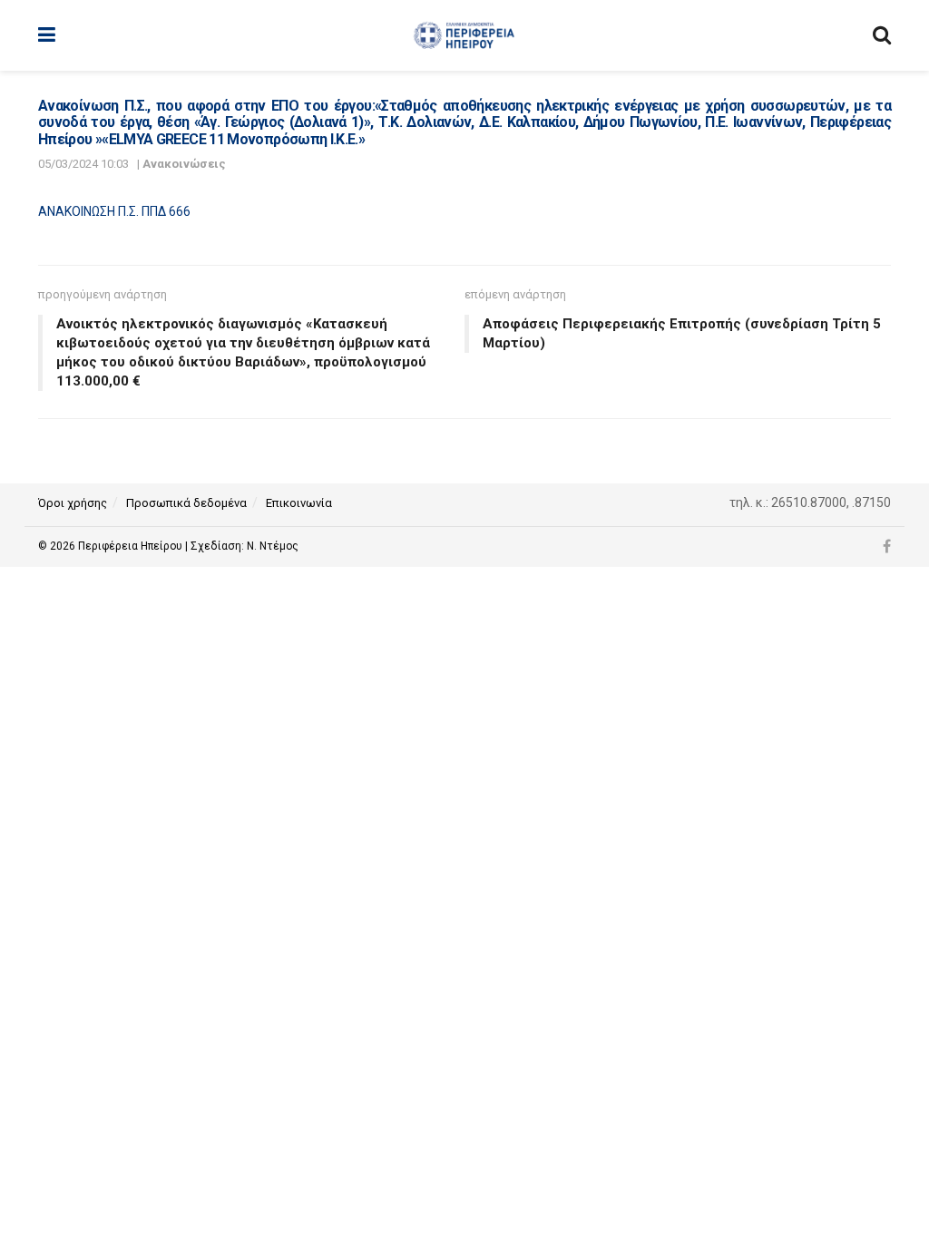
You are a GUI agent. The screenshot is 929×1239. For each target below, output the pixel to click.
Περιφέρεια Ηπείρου (131, 546)
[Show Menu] (46, 35)
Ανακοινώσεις (184, 164)
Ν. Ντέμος (272, 546)
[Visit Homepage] (464, 35)
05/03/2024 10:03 (83, 164)
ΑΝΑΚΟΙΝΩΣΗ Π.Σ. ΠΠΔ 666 (114, 211)
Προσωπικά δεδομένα (186, 503)
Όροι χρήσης (72, 503)
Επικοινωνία (299, 503)
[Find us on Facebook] (887, 547)
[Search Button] (882, 35)
